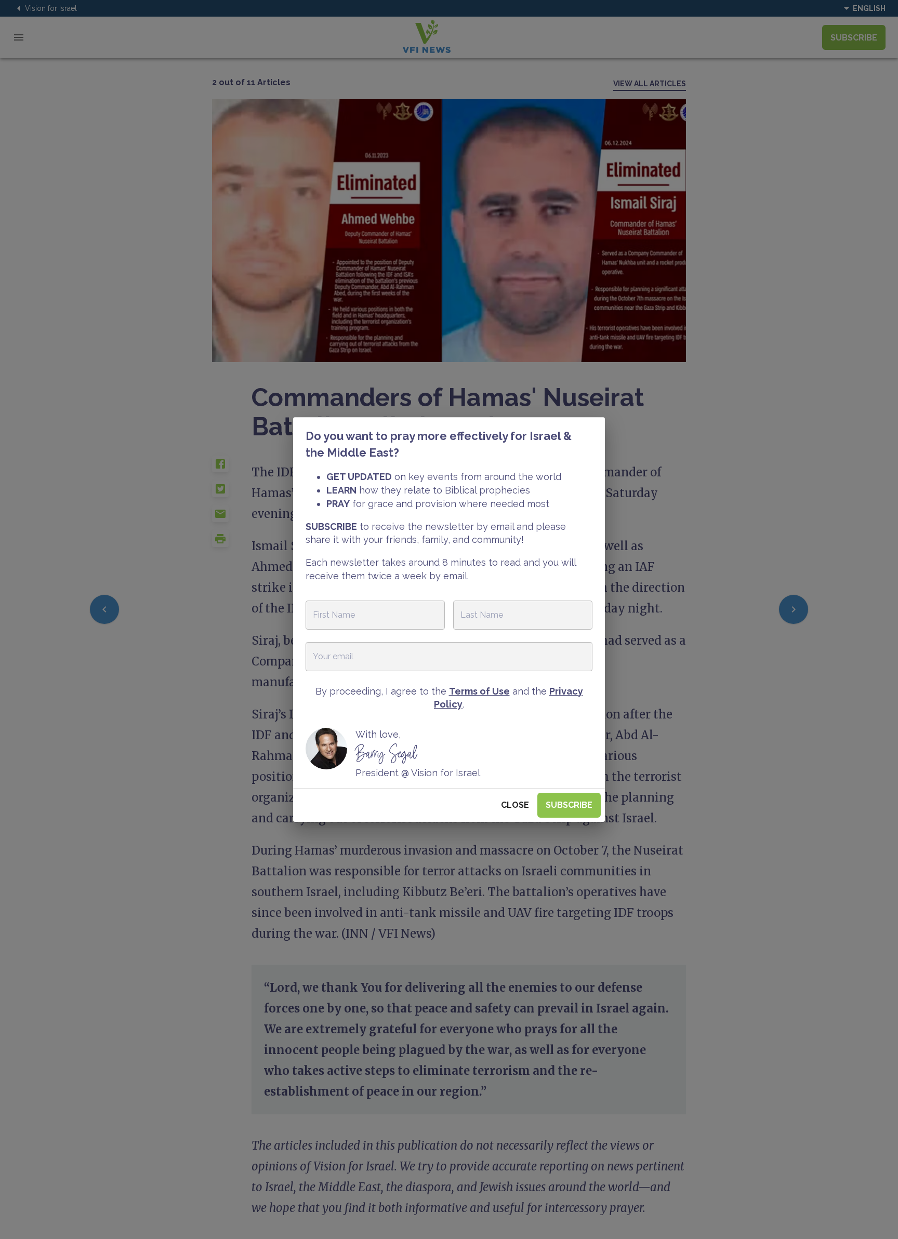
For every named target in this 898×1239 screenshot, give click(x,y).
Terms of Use (479, 691)
